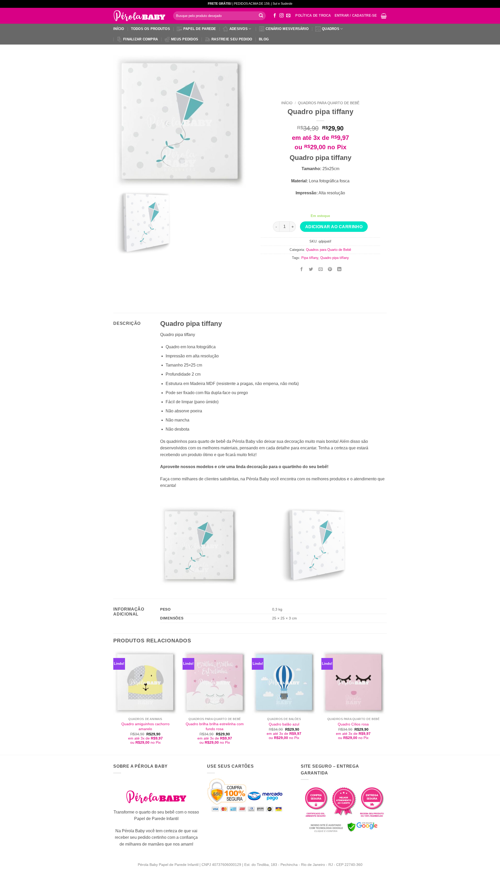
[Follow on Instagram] (281, 15)
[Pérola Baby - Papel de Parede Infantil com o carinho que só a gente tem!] (139, 16)
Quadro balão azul (284, 724)
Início (118, 29)
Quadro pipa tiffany (334, 258)
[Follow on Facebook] (275, 15)
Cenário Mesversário (287, 29)
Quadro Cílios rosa (353, 724)
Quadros (330, 29)
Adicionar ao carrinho (334, 227)
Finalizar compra (140, 39)
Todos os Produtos (150, 29)
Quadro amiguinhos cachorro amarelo (145, 726)
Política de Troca (313, 15)
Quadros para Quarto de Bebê (328, 103)
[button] (384, 16)
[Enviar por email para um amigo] (320, 269)
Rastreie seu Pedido (231, 39)
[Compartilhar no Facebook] (301, 269)
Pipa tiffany (309, 258)
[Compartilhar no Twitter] (311, 269)
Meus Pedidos (184, 39)
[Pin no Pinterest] (330, 269)
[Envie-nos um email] (288, 15)
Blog (264, 39)
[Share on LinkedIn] (339, 269)
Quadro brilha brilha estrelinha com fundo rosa (215, 726)
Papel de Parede (199, 29)
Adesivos (238, 29)
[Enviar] (261, 15)
